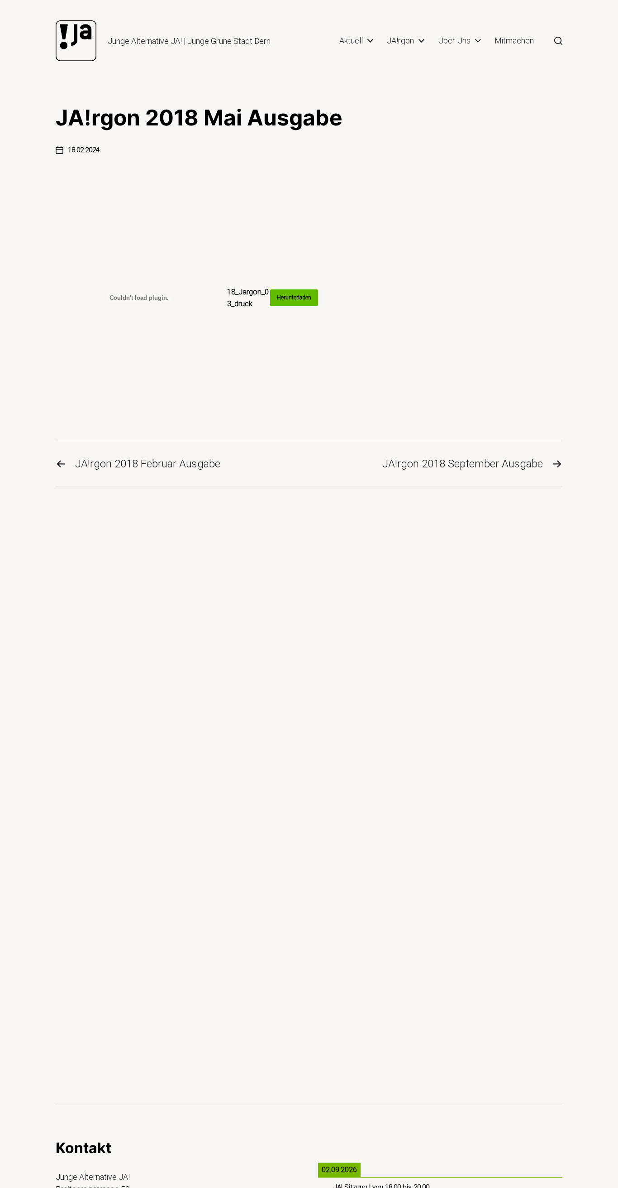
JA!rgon (400, 41)
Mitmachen (514, 41)
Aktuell (351, 41)
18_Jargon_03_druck (248, 297)
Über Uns (454, 41)
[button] (558, 40)
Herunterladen (294, 297)
